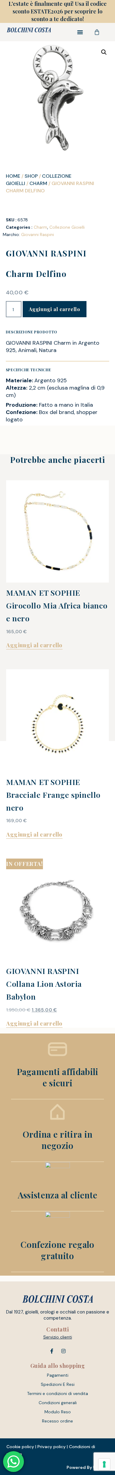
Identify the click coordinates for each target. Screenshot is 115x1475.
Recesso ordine (57, 1421)
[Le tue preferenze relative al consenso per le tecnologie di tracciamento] (104, 1464)
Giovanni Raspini (37, 234)
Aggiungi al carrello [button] (34, 645)
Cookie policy (20, 1446)
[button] (80, 32)
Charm (38, 183)
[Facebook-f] (51, 1351)
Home (13, 176)
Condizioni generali (58, 1402)
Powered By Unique (88, 1467)
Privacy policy (51, 1446)
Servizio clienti (57, 1337)
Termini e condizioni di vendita (57, 1393)
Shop (31, 176)
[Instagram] (63, 1351)
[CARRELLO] (97, 32)
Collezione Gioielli (67, 227)
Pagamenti (57, 1375)
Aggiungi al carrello (54, 309)
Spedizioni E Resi (58, 1384)
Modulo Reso (57, 1412)
